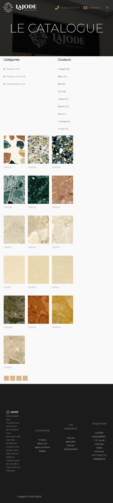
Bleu (61, 84)
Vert (64, 128)
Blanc (62, 76)
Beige (64, 69)
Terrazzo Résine (15, 84)
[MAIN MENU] (107, 7)
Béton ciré (42, 443)
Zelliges (42, 451)
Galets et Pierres (42, 447)
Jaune (64, 98)
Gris (62, 91)
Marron (63, 106)
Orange (65, 121)
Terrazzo (12, 69)
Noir (62, 113)
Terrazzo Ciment (15, 76)
